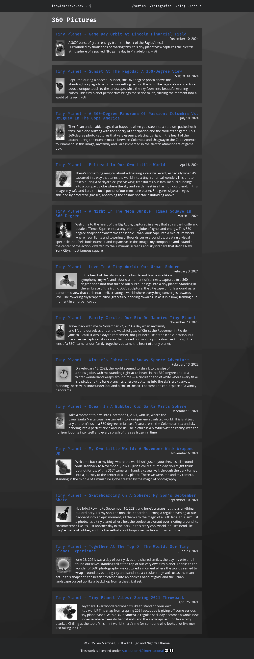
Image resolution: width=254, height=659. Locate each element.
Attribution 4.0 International (143, 650)
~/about (194, 6)
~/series (138, 6)
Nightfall (153, 643)
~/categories (160, 6)
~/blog (180, 6)
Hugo (135, 643)
